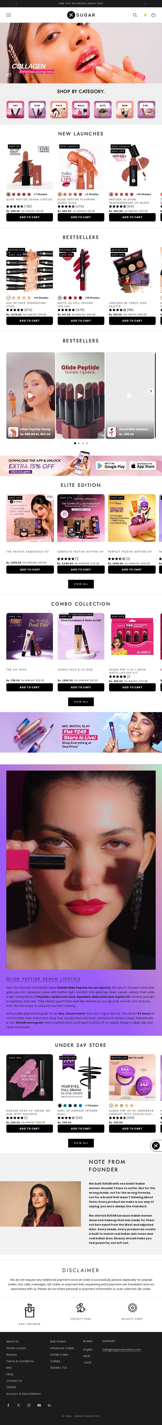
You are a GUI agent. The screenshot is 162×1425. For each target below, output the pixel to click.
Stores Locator (16, 1348)
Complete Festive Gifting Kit (80, 551)
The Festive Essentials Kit (27, 551)
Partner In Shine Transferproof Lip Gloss (129, 201)
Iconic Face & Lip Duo (75, 669)
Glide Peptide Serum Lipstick (29, 199)
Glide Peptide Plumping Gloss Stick (76, 201)
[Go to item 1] (81, 463)
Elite (9, 1368)
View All (81, 584)
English (88, 1350)
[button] (15, 206)
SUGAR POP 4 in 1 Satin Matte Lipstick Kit (127, 671)
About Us (12, 1341)
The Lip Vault (16, 669)
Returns (11, 1355)
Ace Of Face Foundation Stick (26, 304)
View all (81, 702)
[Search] (135, 15)
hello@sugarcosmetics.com (121, 1350)
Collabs (55, 1361)
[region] (81, 53)
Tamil (87, 1363)
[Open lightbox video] (30, 395)
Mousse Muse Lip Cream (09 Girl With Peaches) (28, 1112)
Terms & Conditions (20, 1361)
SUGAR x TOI (58, 1368)
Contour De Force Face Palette (128, 304)
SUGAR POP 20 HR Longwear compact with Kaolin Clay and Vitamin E (131, 1112)
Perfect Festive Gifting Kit (130, 551)
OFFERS (11, 1387)
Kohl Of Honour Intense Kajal (78, 1112)
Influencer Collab (62, 1348)
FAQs (9, 1374)
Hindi (86, 1356)
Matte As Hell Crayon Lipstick (75, 304)
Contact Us (14, 1381)
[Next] (151, 391)
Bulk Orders (58, 1341)
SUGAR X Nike (59, 1355)
